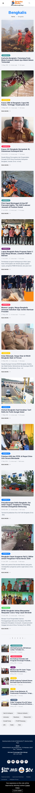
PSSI (19, 725)
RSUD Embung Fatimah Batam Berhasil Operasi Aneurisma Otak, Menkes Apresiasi (21, 682)
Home (13, 16)
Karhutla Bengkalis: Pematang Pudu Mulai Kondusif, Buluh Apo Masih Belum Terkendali (17, 60)
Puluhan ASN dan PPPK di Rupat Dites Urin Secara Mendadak (16, 457)
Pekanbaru (16, 717)
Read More (5, 111)
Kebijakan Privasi (14, 779)
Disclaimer (4, 779)
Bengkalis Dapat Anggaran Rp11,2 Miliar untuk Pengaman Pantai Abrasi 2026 (17, 557)
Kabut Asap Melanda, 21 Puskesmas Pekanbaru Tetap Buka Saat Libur (21, 693)
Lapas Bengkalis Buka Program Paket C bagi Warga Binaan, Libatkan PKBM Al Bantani (17, 253)
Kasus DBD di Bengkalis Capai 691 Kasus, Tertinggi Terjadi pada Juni (15, 104)
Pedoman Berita (5, 777)
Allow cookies (17, 790)
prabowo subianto (23, 713)
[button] (3, 3)
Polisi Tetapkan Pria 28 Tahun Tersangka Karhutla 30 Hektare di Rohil (21, 704)
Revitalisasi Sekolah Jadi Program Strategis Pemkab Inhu (20, 660)
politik (12, 725)
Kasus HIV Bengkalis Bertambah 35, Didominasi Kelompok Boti (15, 150)
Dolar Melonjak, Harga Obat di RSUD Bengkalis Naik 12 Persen (16, 357)
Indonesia (6, 717)
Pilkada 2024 (27, 717)
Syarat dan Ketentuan (18, 777)
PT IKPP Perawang (20, 721)
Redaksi (28, 777)
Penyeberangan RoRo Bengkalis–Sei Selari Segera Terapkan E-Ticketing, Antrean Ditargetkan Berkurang (16, 505)
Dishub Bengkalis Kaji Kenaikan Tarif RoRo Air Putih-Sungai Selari (16, 411)
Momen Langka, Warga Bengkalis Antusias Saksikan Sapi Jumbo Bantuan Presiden (17, 309)
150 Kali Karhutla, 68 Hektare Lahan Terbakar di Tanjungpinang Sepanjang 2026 (21, 649)
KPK (4, 725)
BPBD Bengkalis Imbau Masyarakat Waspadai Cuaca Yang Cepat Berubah (16, 612)
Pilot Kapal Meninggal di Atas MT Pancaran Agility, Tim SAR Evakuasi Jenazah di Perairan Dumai (15, 205)
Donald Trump (7, 721)
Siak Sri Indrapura (8, 713)
